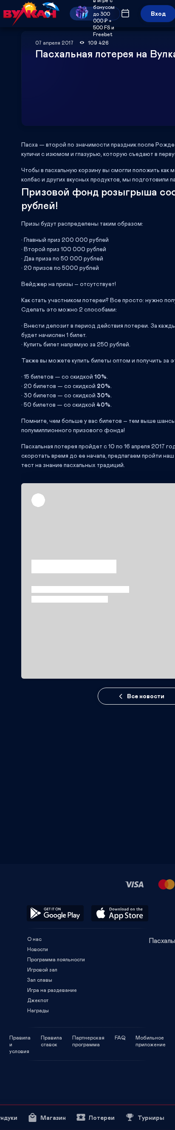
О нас (34, 938)
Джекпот (37, 1000)
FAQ (120, 1037)
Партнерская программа (88, 1037)
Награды (38, 1010)
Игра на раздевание (52, 989)
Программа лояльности (56, 959)
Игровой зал (42, 969)
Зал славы (39, 979)
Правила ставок (51, 1037)
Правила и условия (20, 1037)
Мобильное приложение (150, 1037)
